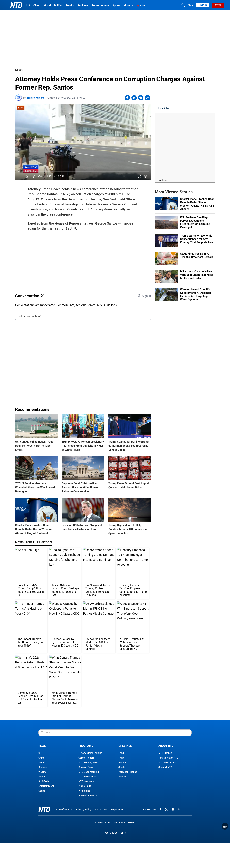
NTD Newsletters (167, 762)
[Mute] (40, 176)
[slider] (83, 171)
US (39, 753)
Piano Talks (84, 786)
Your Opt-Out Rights (115, 832)
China (41, 757)
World (41, 762)
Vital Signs (84, 790)
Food (121, 753)
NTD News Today (87, 776)
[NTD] (44, 809)
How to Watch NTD (168, 757)
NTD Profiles (165, 753)
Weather (42, 771)
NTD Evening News (88, 762)
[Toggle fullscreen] (139, 176)
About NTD (165, 745)
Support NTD (165, 767)
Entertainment (46, 786)
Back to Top (225, 826)
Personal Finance (127, 771)
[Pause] (20, 176)
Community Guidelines (101, 305)
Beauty (122, 762)
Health (42, 776)
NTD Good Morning (88, 771)
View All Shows (86, 795)
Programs (85, 745)
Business (43, 767)
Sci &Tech (43, 781)
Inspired (122, 776)
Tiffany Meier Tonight (90, 753)
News (19, 70)
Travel (121, 757)
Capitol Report (86, 757)
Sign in (203, 5)
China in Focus (86, 767)
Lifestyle (125, 745)
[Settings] (146, 176)
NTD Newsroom (35, 97)
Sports (41, 790)
